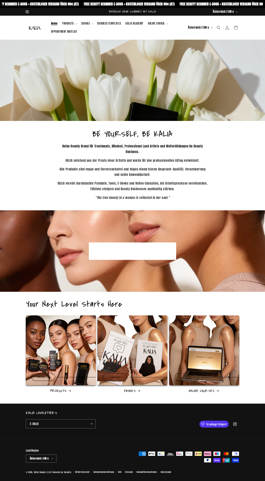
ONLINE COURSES (202, 391)
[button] (69, 24)
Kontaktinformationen (147, 472)
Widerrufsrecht (82, 472)
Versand (129, 472)
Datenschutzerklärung (104, 472)
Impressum (166, 472)
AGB (119, 472)
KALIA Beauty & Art (42, 472)
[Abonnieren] (91, 423)
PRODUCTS (58, 391)
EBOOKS (130, 391)
